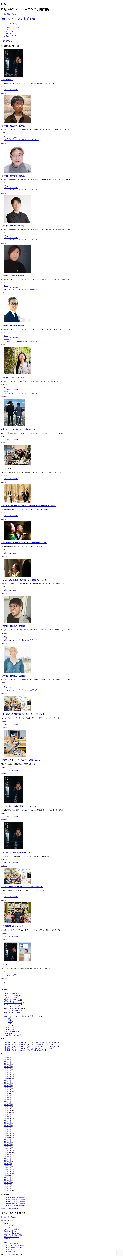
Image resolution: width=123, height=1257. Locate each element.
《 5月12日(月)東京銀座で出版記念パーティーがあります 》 (23, 714)
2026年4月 (7, 1057)
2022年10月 (8, 1112)
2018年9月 (7, 1177)
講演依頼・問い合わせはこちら (11, 1217)
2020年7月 (7, 1141)
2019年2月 (7, 1167)
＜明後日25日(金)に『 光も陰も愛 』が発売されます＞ (21, 760)
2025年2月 (7, 1070)
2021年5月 (7, 1127)
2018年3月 (7, 1188)
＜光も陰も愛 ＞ (7, 80)
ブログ (6, 29)
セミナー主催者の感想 (11, 1031)
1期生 (10, 1018)
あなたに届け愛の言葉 (11, 993)
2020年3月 (7, 1145)
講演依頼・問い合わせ (11, 14)
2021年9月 (7, 1122)
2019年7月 (7, 1158)
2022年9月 (7, 1114)
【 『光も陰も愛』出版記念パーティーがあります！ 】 (22, 887)
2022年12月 (8, 1108)
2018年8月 (7, 1179)
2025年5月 (7, 1065)
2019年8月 (7, 1156)
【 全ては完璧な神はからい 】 (12, 926)
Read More (4, 93)
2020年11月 (8, 1135)
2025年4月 (7, 1067)
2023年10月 (8, 1093)
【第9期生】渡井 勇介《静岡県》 (13, 226)
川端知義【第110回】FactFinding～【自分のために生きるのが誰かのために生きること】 (32, 1042)
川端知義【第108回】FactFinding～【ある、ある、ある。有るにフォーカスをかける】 (31, 1046)
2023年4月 (7, 1103)
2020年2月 (7, 1147)
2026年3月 (7, 1059)
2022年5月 (7, 1116)
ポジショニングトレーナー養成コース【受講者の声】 (21, 140)
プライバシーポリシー (11, 1237)
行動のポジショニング (11, 1005)
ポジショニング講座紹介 (12, 27)
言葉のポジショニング (11, 997)
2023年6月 (7, 1099)
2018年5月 (7, 1185)
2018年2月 (7, 1190)
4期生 (10, 1020)
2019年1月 (7, 1169)
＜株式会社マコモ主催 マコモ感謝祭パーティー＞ (21, 429)
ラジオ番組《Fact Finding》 (13, 1035)
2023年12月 (8, 1089)
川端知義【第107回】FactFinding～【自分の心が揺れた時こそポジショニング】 (29, 1048)
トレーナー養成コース (11, 35)
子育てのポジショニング (12, 1006)
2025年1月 (7, 1072)
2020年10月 (8, 1137)
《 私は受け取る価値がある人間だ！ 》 (16, 852)
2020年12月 (8, 1133)
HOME (6, 37)
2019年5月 (7, 1162)
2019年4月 (7, 1164)
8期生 (6, 336)
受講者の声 (8, 33)
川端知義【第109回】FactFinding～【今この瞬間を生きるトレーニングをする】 (29, 1044)
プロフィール (8, 25)
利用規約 (7, 1239)
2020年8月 (7, 1139)
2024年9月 (7, 1080)
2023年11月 (8, 1091)
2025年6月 (7, 1063)
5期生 (10, 1022)
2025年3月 (7, 1069)
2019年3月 (7, 1166)
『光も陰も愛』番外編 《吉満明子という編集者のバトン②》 (24, 543)
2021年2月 (7, 1131)
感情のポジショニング (11, 1001)
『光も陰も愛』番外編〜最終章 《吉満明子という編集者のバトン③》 (28, 506)
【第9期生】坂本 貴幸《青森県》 (13, 176)
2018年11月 (8, 1173)
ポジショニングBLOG (11, 90)
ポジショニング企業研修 (12, 1010)
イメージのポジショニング (13, 1003)
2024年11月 (8, 1076)
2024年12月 (8, 1074)
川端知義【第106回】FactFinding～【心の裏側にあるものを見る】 (25, 1050)
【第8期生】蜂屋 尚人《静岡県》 (13, 626)
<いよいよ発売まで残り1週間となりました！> (18, 806)
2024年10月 (8, 1078)
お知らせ (7, 1033)
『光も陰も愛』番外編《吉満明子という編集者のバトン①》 (24, 580)
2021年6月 (7, 1126)
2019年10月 (8, 1152)
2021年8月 (7, 1124)
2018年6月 (7, 1183)
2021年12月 (8, 1118)
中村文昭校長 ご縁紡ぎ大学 (13, 1008)
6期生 (10, 1024)
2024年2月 (7, 1086)
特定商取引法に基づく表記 (13, 1235)
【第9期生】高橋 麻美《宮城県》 (13, 276)
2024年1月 (7, 1088)
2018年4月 (7, 1186)
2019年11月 (8, 1150)
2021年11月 (8, 1120)
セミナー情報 (8, 31)
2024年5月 (7, 1084)
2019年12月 (8, 1148)
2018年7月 (7, 1181)
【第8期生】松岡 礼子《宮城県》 (13, 676)
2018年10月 (8, 1175)
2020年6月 (7, 1143)
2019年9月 (7, 1154)
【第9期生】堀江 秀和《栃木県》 (13, 126)
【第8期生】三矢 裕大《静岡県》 (13, 326)
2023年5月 (7, 1101)
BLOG (6, 1242)
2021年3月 (7, 1129)
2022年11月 (8, 1110)
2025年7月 (7, 1061)
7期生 (10, 1025)
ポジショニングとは (10, 24)
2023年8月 (7, 1095)
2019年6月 (7, 1160)
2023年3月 (7, 1105)
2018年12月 (8, 1171)
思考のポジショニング (11, 999)
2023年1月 (7, 1107)
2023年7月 (7, 1097)
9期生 (6, 136)
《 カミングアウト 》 (9, 469)
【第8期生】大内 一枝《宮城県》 (13, 377)
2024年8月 (7, 1082)
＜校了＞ (4, 965)
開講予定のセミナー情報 (12, 1012)
